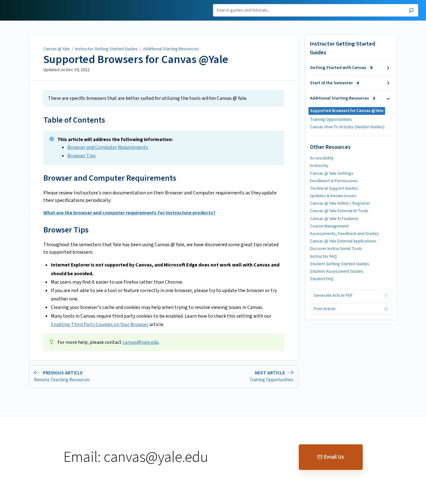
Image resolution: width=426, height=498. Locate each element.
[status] (163, 98)
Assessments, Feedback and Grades (344, 234)
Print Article (325, 309)
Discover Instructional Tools (336, 249)
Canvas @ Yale (56, 49)
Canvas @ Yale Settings (331, 173)
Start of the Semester (334, 83)
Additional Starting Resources (171, 49)
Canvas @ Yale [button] (23, 3)
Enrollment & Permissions (334, 181)
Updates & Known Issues (333, 196)
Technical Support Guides (334, 188)
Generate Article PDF (333, 295)
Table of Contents (74, 120)
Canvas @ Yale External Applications (343, 241)
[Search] (411, 11)
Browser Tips (81, 155)
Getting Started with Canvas (341, 68)
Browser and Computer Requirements (107, 147)
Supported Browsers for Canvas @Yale (135, 59)
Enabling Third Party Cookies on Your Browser (99, 324)
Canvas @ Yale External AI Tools (339, 211)
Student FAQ (321, 279)
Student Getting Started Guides (339, 264)
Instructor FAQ (323, 256)
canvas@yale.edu (140, 342)
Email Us (334, 457)
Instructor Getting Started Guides (106, 49)
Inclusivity (319, 166)
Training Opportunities (331, 119)
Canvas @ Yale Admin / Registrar (340, 203)
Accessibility (322, 158)
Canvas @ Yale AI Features (334, 219)
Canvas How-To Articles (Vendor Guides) (347, 127)
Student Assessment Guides (336, 271)
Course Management (329, 226)
